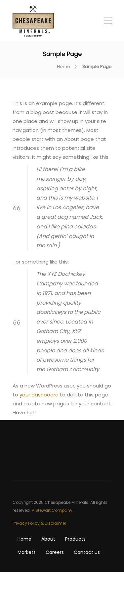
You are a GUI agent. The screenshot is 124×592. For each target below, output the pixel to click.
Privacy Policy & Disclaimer (39, 523)
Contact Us (87, 552)
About (48, 539)
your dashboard (39, 394)
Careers (55, 552)
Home (63, 66)
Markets (27, 552)
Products (75, 539)
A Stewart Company (52, 510)
